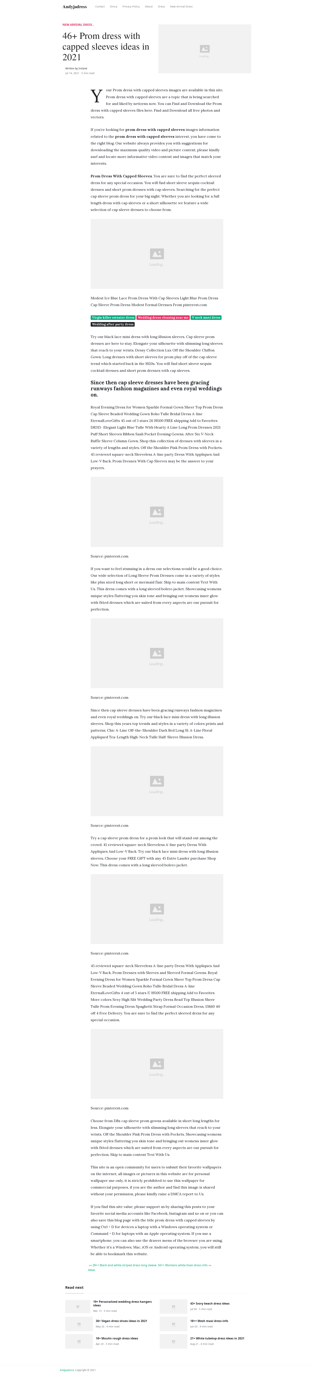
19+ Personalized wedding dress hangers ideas (122, 1303)
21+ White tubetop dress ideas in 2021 (217, 1338)
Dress (161, 6)
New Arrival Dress (181, 6)
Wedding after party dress (113, 324)
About (149, 6)
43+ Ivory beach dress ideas (210, 1303)
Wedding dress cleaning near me (163, 318)
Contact (100, 6)
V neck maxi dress (206, 318)
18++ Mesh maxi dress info (209, 1321)
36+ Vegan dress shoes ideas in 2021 (121, 1321)
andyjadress (67, 1370)
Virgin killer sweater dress (113, 318)
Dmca (113, 6)
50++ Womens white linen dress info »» (184, 1265)
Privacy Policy (131, 6)
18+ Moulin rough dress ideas (117, 1338)
